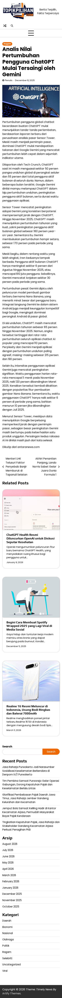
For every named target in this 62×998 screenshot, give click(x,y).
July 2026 (7, 850)
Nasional (7, 933)
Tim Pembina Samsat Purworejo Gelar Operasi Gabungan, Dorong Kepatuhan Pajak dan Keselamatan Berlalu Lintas (30, 784)
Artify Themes (11, 993)
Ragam (7, 43)
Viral (4, 971)
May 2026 (8, 862)
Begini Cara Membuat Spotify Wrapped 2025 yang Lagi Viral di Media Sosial (29, 626)
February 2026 (10, 881)
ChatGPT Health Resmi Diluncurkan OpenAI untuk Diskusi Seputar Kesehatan (30, 538)
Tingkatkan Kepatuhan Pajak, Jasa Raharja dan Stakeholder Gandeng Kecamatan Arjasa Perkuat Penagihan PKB (31, 825)
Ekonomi (7, 927)
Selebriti (7, 958)
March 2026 (9, 875)
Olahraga (8, 939)
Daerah (6, 920)
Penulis (8, 80)
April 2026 (8, 869)
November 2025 (12, 900)
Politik (5, 945)
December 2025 (12, 894)
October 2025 (10, 906)
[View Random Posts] (4, 25)
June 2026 (8, 856)
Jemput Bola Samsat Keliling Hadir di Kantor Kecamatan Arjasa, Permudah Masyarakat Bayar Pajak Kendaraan (29, 812)
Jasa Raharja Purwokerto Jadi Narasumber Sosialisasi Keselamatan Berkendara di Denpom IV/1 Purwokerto (28, 770)
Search (7, 746)
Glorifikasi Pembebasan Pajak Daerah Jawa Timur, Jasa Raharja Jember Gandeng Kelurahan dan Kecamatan (28, 798)
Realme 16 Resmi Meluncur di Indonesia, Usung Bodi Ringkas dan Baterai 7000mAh (28, 709)
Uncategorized (11, 964)
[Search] (11, 25)
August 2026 (9, 844)
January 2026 (10, 887)
